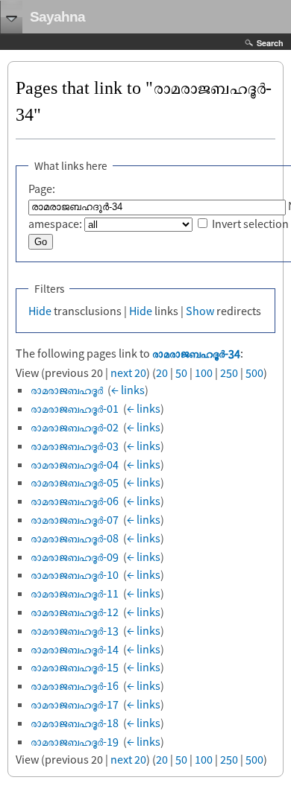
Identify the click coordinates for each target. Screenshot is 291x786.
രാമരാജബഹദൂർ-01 (75, 408)
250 (229, 372)
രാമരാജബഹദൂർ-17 (75, 704)
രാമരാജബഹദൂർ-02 (75, 426)
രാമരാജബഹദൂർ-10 (75, 574)
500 (254, 372)
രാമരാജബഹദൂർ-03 (75, 445)
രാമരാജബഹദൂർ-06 (75, 500)
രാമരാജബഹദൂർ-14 (75, 648)
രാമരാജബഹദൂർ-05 (75, 482)
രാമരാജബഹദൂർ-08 (75, 537)
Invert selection (250, 223)
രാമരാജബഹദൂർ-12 (75, 611)
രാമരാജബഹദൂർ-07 (75, 519)
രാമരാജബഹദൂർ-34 (196, 353)
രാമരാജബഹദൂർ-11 (75, 593)
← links (128, 389)
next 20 (128, 372)
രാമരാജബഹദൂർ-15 (75, 666)
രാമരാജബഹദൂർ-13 (75, 630)
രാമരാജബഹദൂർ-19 (75, 741)
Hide (39, 310)
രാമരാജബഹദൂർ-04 (75, 464)
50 (181, 372)
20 (162, 372)
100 (204, 372)
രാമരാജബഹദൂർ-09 (75, 556)
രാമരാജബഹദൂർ (67, 389)
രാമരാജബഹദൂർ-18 (75, 722)
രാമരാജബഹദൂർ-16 (75, 685)
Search (270, 42)
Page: (41, 188)
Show (200, 310)
